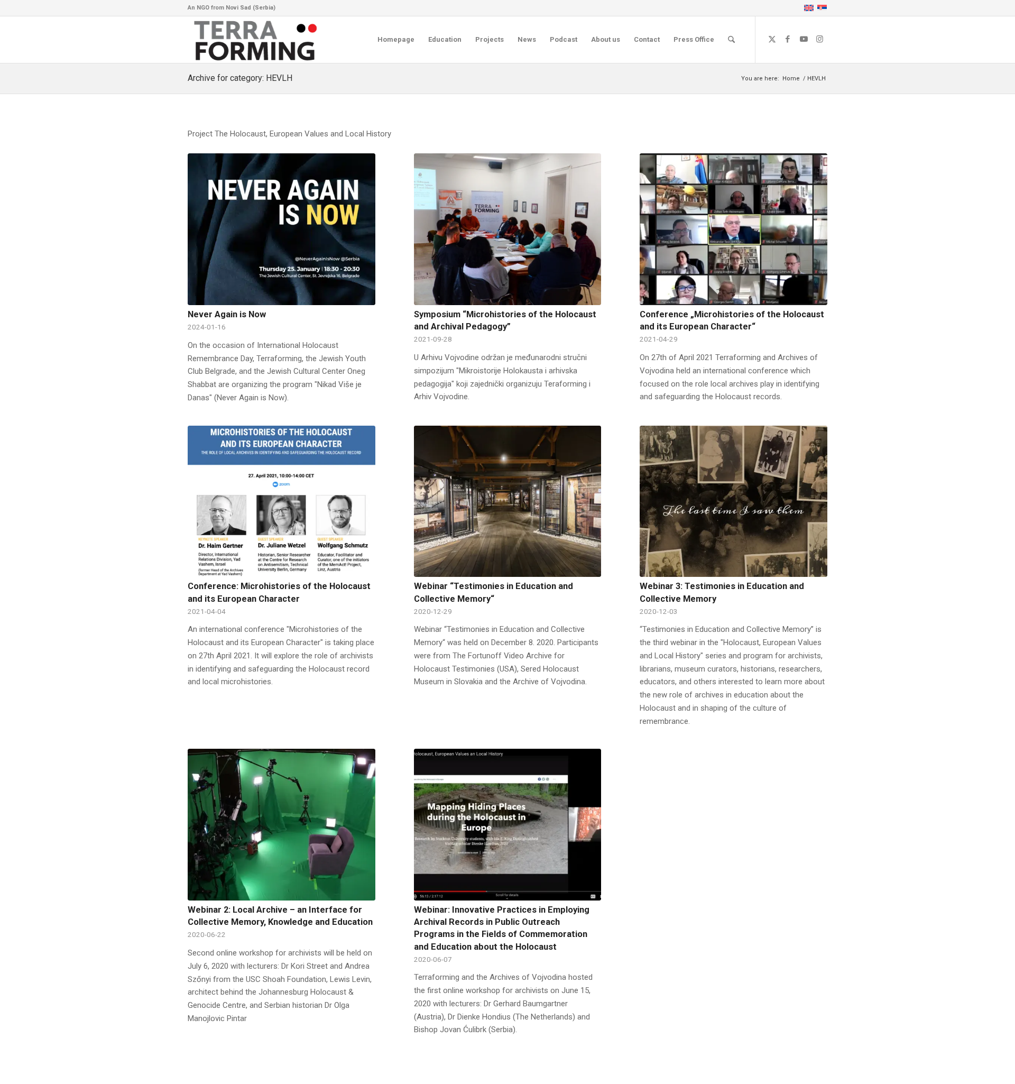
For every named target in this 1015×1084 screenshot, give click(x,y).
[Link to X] (772, 39)
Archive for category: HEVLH (240, 78)
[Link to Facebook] (788, 39)
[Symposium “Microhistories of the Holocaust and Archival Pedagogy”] (508, 229)
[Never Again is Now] (281, 229)
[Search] (731, 39)
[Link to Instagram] (819, 39)
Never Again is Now (227, 314)
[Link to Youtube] (803, 39)
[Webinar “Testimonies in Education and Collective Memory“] (508, 501)
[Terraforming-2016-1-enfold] (256, 39)
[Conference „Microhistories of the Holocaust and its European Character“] (733, 229)
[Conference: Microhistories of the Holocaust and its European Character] (281, 501)
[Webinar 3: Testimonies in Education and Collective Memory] (733, 501)
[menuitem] (396, 39)
